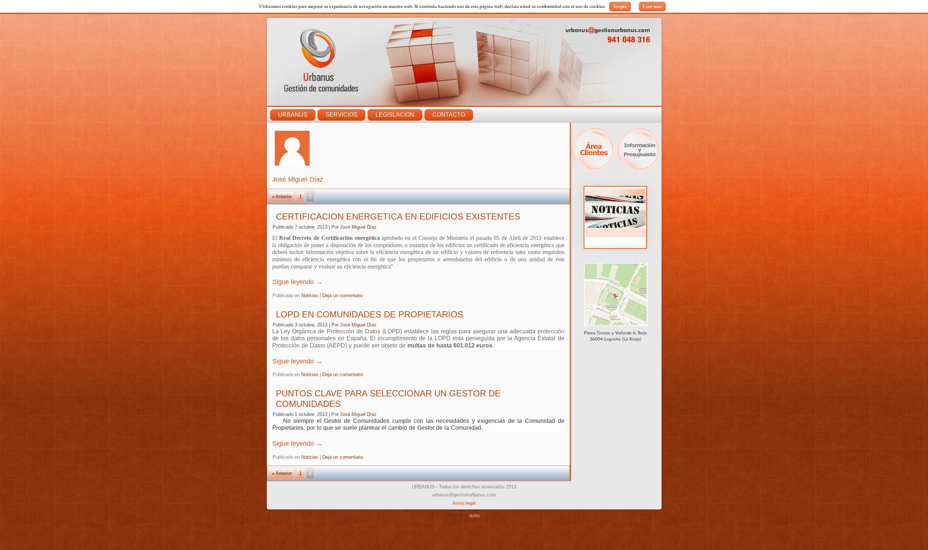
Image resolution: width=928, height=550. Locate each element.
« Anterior (282, 196)
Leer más (652, 6)
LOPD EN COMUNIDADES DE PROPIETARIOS (369, 314)
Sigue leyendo (297, 282)
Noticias (309, 295)
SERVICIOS (341, 115)
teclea (474, 515)
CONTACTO (448, 115)
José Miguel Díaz (358, 227)
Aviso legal (464, 503)
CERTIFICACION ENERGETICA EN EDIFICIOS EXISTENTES (398, 216)
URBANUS (292, 115)
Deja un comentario (342, 295)
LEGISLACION (395, 115)
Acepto (620, 6)
